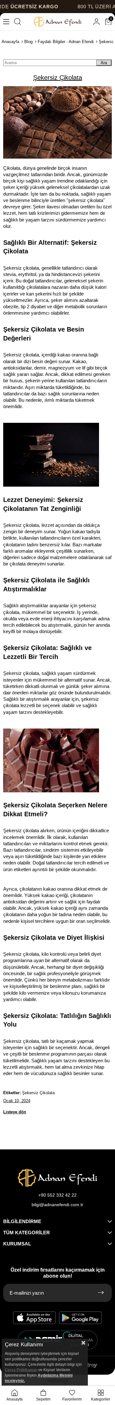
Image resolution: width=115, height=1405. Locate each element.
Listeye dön (14, 1112)
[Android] (80, 1318)
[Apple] (34, 1318)
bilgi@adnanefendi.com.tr (57, 1204)
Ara (104, 62)
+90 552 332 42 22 (57, 1195)
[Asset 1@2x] (57, 1178)
